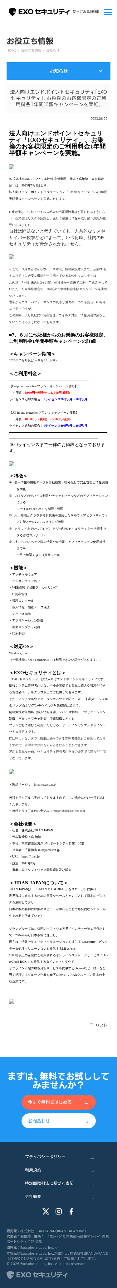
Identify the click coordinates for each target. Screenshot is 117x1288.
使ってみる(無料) (86, 11)
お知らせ (53, 50)
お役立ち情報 (31, 50)
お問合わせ (58, 1120)
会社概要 (60, 1196)
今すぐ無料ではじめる (58, 1102)
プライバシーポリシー (60, 1156)
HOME (12, 50)
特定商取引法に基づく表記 (60, 1183)
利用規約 (60, 1170)
